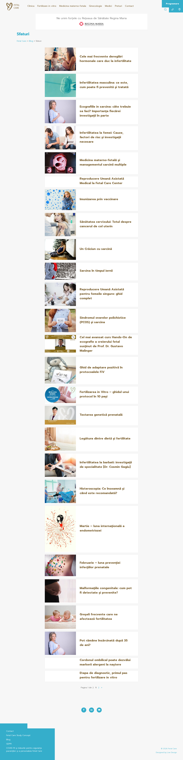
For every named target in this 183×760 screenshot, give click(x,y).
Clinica (30, 5)
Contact (129, 5)
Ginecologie (95, 5)
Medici (108, 5)
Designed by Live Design (166, 752)
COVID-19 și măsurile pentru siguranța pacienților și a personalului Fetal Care (24, 750)
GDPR (9, 743)
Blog (31, 41)
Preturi (118, 5)
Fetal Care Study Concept (18, 735)
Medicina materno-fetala (72, 5)
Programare (172, 3)
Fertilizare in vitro (46, 5)
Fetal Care (21, 41)
